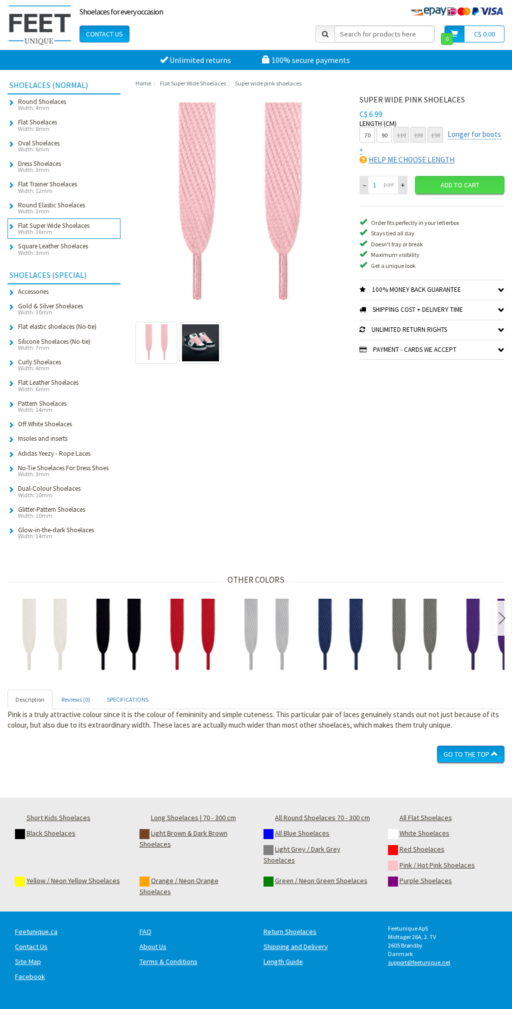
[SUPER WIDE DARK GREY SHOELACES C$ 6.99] (415, 636)
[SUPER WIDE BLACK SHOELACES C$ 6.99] (119, 636)
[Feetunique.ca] (40, 25)
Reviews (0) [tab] (76, 699)
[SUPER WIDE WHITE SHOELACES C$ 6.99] (45, 636)
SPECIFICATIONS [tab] (127, 699)
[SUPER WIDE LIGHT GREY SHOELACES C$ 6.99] (267, 636)
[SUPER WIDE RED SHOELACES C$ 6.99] (193, 636)
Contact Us (104, 33)
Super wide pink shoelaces (268, 83)
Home (143, 83)
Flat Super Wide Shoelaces (193, 83)
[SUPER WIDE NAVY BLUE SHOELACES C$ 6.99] (341, 636)
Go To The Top (467, 754)
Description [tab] (30, 699)
